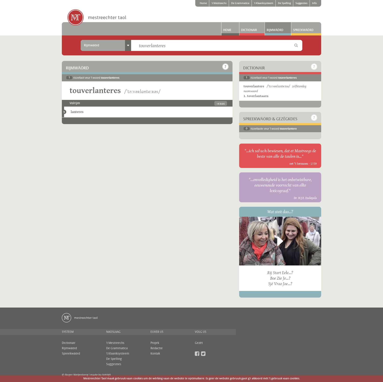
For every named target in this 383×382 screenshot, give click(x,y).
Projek (154, 343)
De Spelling (284, 3)
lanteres (77, 111)
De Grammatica (240, 3)
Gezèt (199, 343)
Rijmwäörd (275, 30)
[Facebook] (197, 353)
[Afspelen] (280, 241)
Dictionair (249, 30)
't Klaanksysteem (263, 3)
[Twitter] (203, 353)
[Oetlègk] (225, 66)
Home (203, 3)
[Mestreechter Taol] (96, 17)
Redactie (156, 348)
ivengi (106, 375)
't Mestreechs (219, 3)
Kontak (155, 353)
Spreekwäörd (303, 30)
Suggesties (301, 3)
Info (314, 3)
